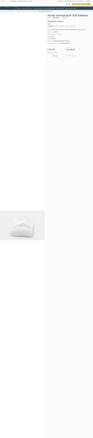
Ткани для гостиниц (37, 8)
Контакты (81, 1)
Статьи (30, 1)
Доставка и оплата (22, 1)
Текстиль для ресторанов (49, 8)
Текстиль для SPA (60, 8)
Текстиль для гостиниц (27, 8)
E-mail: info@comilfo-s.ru (71, 1)
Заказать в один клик (72, 55)
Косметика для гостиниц (70, 8)
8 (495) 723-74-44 (80, 4)
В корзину (55, 55)
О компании (13, 1)
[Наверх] (88, 429)
